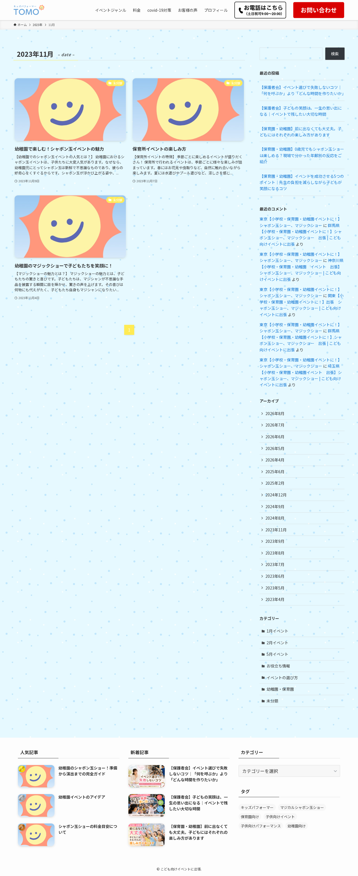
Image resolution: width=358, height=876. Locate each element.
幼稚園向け (297, 825)
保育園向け (250, 816)
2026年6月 (274, 436)
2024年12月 (276, 495)
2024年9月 (274, 506)
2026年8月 (274, 413)
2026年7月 (274, 425)
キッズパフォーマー (257, 807)
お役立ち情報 (278, 666)
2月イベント (277, 642)
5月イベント (277, 654)
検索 (335, 53)
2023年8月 (274, 553)
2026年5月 (274, 448)
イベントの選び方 (282, 677)
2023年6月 (274, 576)
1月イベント (277, 631)
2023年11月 (276, 529)
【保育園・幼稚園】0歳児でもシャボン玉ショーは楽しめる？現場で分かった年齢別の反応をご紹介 (302, 155)
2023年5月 (274, 588)
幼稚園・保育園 (280, 689)
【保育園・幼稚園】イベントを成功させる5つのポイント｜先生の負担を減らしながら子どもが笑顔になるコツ (302, 182)
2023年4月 (274, 599)
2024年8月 (274, 518)
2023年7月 (274, 564)
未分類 (272, 701)
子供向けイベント (280, 816)
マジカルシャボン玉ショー (302, 807)
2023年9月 (274, 541)
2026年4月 (274, 460)
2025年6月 (274, 471)
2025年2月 (274, 483)
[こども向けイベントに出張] (29, 10)
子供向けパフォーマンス (261, 825)
